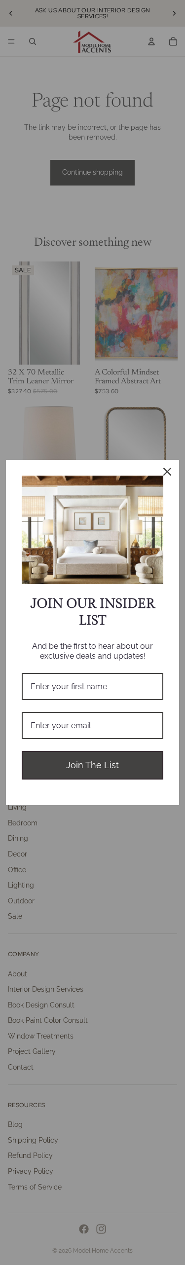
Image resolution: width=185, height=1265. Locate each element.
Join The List (92, 765)
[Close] (167, 472)
